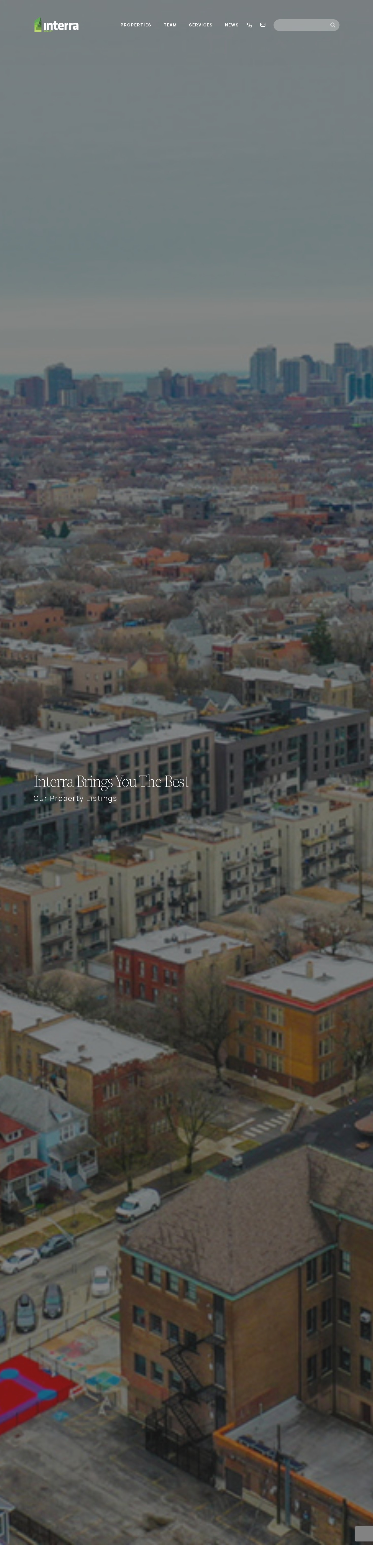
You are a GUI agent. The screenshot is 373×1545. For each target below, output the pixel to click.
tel (249, 25)
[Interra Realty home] (56, 25)
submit (335, 25)
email (262, 25)
